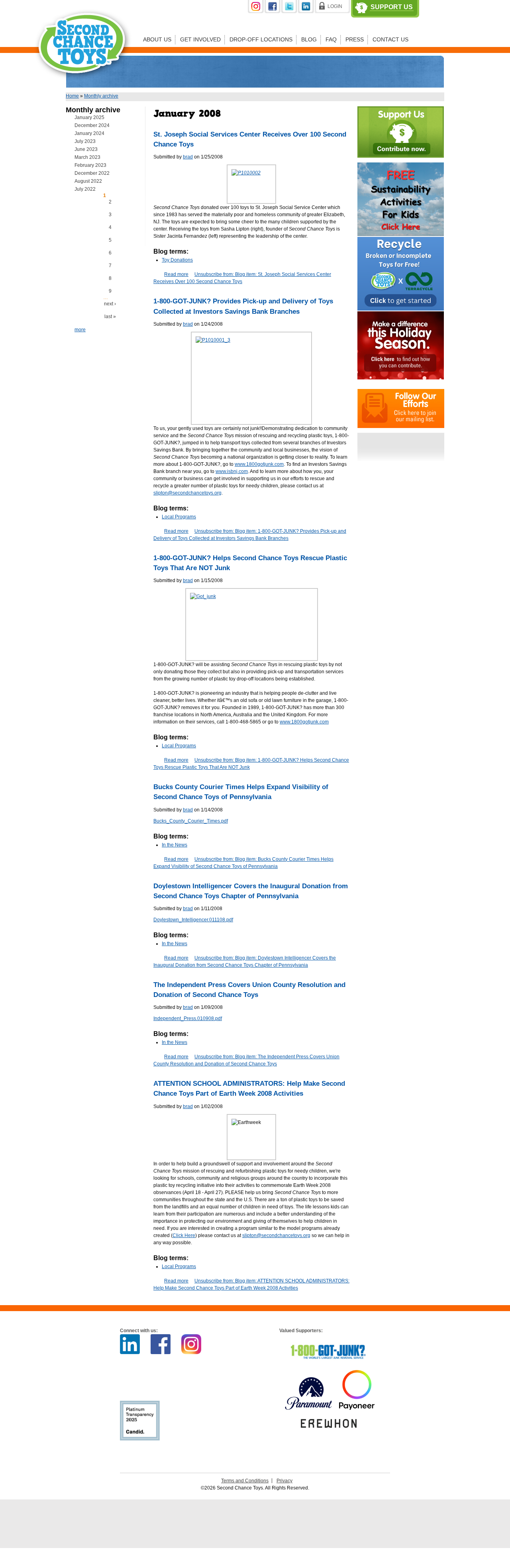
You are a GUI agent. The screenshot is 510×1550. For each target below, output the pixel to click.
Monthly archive (101, 96)
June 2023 (86, 149)
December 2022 (92, 173)
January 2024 (89, 133)
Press (354, 39)
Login (335, 6)
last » (110, 316)
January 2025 (89, 117)
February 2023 (90, 165)
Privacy (284, 1480)
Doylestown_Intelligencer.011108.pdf (193, 920)
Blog (309, 39)
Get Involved (200, 39)
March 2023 (87, 157)
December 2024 (92, 125)
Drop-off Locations (261, 39)
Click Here (184, 1235)
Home (72, 96)
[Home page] (83, 85)
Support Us (392, 7)
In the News (174, 845)
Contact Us (390, 39)
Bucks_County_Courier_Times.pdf (190, 821)
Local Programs (179, 517)
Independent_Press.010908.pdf (187, 1018)
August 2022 (88, 181)
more (80, 329)
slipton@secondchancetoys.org (187, 493)
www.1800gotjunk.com (259, 464)
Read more (176, 274)
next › (110, 304)
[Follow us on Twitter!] (289, 11)
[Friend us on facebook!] (273, 11)
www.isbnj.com (232, 471)
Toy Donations (177, 260)
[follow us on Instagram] (256, 11)
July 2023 (85, 141)
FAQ (331, 39)
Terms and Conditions (245, 1480)
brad (188, 157)
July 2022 (85, 189)
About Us (157, 39)
